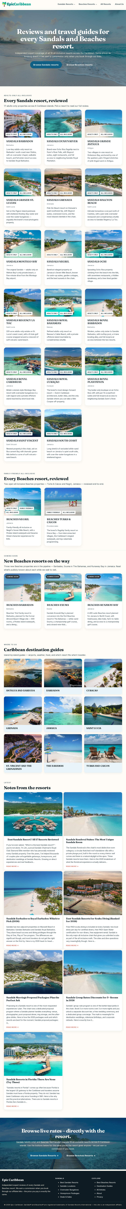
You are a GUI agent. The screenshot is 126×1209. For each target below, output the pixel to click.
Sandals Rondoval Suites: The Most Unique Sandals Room (90, 841)
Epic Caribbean (13, 1180)
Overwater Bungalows (69, 1190)
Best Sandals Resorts (69, 1182)
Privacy (100, 1197)
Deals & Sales (66, 1197)
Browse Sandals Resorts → (44, 1155)
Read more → (12, 866)
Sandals (20, 1142)
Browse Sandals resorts (46, 65)
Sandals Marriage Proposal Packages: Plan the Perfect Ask (32, 999)
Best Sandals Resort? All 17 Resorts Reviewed (33, 839)
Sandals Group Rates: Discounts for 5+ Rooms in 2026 (92, 999)
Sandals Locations (67, 1186)
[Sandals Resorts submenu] (74, 4)
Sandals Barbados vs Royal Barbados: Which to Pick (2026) (33, 920)
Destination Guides (105, 1186)
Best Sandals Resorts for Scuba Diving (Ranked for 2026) (92, 920)
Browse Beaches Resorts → (81, 1155)
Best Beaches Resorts (106, 1182)
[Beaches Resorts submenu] (96, 4)
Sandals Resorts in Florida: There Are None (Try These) (30, 1081)
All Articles (101, 1190)
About (99, 1193)
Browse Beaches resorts (80, 65)
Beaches (45, 1142)
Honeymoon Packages (69, 1193)
